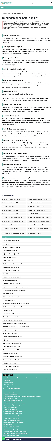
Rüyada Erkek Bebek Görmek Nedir (11, 426)
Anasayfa (3, 7)
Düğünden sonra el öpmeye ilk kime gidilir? (13, 217)
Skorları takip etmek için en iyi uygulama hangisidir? (15, 431)
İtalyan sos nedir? (8, 416)
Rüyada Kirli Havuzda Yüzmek (10, 398)
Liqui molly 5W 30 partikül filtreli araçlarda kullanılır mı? (16, 433)
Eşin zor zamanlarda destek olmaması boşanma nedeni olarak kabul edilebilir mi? (22, 396)
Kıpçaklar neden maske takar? (11, 429)
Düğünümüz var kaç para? (34, 233)
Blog (9, 13)
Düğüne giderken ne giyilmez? (35, 224)
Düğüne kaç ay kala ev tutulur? (10, 228)
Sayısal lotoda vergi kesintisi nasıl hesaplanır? (14, 404)
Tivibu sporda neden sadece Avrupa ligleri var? (14, 411)
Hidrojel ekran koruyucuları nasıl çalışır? (13, 400)
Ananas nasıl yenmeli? (9, 392)
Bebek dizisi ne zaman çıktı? (10, 407)
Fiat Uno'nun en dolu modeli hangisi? (12, 415)
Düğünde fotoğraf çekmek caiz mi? (37, 210)
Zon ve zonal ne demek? (9, 427)
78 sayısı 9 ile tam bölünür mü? (11, 394)
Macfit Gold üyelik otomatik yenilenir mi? (13, 420)
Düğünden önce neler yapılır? (17, 13)
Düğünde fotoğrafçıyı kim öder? (10, 210)
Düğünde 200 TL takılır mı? (34, 213)
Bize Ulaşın (6, 386)
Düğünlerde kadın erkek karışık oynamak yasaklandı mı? (38, 229)
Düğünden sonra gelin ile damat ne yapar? (38, 221)
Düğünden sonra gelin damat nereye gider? (13, 221)
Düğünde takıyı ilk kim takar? (35, 202)
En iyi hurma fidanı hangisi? (10, 402)
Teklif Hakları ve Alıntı (8, 384)
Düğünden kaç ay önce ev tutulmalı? (11, 202)
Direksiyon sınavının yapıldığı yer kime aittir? (14, 422)
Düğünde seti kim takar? (8, 206)
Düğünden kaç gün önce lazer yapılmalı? (38, 199)
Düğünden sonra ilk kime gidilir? (10, 224)
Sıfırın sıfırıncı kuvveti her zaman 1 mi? (12, 405)
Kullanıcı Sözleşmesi (8, 382)
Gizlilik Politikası (7, 380)
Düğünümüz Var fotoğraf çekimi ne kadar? (13, 233)
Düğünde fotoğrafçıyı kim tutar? (36, 206)
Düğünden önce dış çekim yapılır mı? (11, 199)
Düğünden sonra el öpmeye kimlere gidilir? (38, 217)
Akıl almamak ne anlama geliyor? (11, 418)
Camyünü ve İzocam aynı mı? (10, 409)
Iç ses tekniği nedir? (8, 424)
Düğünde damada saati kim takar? (11, 213)
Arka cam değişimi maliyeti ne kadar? (12, 435)
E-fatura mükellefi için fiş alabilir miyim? (13, 413)
